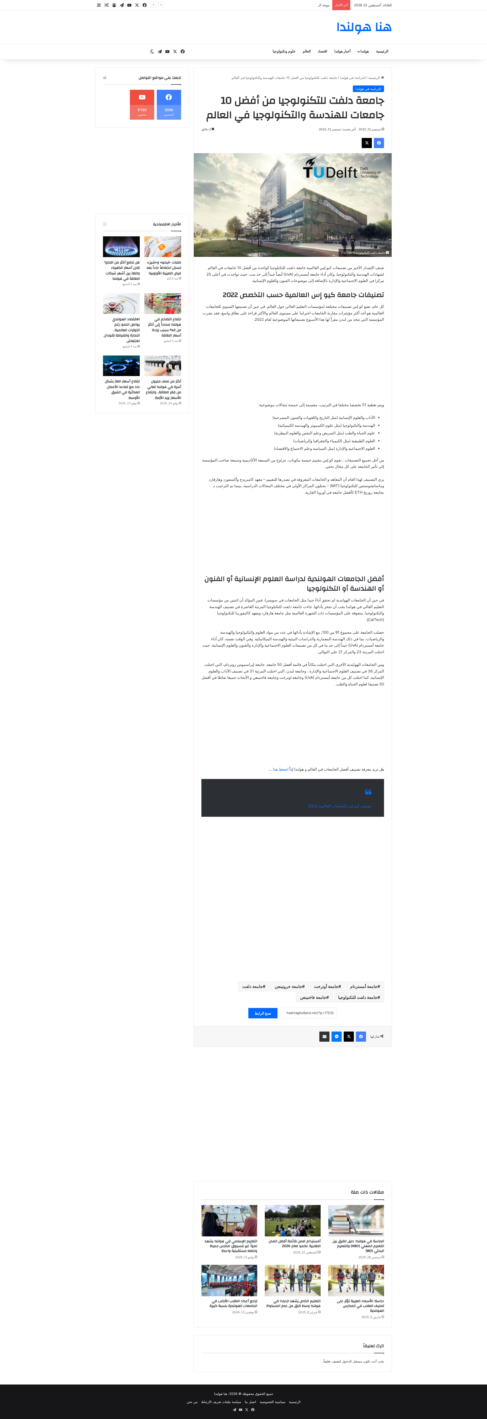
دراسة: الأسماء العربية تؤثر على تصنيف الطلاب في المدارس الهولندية (360, 1306)
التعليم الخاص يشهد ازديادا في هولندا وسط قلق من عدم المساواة (293, 1303)
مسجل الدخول (352, 1361)
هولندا (364, 51)
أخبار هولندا (342, 51)
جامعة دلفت (252, 986)
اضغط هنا (280, 769)
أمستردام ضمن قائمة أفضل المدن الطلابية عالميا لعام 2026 (295, 1243)
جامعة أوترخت (326, 986)
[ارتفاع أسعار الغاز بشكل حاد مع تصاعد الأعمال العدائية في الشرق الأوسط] (121, 366)
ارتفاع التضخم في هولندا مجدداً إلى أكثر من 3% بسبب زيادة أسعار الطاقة (164, 327)
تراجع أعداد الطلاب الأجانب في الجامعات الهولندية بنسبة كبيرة (233, 1303)
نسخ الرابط (263, 1013)
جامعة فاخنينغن (313, 997)
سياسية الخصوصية (272, 1402)
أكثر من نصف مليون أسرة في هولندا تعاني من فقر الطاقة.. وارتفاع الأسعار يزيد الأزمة (163, 389)
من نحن (192, 1402)
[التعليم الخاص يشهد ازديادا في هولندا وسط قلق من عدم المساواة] (293, 1280)
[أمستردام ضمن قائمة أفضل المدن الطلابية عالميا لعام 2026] (293, 1220)
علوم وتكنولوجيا (284, 51)
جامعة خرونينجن (288, 986)
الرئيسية (382, 51)
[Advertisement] (292, 364)
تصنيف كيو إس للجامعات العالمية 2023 (339, 806)
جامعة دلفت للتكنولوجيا (357, 997)
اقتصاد (322, 51)
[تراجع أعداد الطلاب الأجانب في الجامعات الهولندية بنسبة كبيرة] (229, 1280)
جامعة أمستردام (363, 986)
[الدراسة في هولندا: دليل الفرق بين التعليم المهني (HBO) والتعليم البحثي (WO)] (356, 1220)
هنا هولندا (220, 1394)
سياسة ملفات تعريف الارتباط (221, 1402)
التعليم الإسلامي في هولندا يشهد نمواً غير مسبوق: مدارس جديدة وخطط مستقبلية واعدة (231, 1246)
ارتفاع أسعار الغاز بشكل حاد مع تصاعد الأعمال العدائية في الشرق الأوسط (122, 389)
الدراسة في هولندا (353, 78)
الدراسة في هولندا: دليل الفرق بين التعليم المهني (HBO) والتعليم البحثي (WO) (358, 1246)
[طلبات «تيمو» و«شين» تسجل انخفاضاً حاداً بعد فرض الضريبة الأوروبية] (162, 246)
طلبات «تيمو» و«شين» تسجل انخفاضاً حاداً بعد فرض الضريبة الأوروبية (164, 268)
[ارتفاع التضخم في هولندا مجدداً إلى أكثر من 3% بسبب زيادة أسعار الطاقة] (162, 303)
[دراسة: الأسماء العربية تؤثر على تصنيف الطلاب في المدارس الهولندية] (356, 1280)
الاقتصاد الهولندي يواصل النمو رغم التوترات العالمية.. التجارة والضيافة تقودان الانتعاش (122, 330)
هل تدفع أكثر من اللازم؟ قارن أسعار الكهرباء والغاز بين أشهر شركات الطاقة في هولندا (122, 270)
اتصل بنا (250, 1402)
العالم (307, 51)
